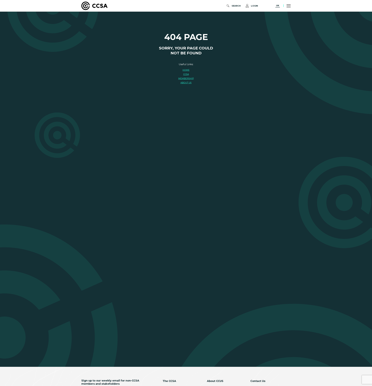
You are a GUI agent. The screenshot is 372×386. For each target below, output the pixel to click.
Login (254, 6)
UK (277, 5)
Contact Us (257, 381)
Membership (186, 78)
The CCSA (169, 381)
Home (186, 70)
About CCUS (215, 381)
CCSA (186, 74)
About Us (186, 82)
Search (236, 6)
